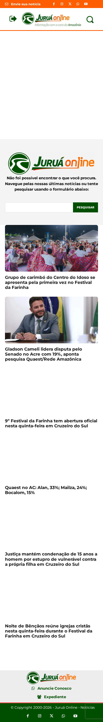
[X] (69, 4)
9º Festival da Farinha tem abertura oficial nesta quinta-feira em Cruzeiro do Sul (51, 423)
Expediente (55, 696)
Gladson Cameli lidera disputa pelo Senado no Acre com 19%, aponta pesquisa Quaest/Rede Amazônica (43, 354)
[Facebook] (53, 4)
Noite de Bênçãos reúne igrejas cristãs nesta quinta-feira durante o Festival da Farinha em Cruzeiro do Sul (48, 631)
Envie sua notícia (25, 4)
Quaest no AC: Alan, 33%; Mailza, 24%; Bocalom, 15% (46, 490)
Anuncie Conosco (55, 688)
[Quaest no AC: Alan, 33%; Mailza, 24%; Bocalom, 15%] (51, 458)
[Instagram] (61, 4)
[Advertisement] (51, 85)
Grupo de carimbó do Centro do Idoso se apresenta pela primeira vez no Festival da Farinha (50, 282)
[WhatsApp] (78, 4)
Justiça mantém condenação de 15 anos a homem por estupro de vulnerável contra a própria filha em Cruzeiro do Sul (51, 559)
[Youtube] (86, 4)
